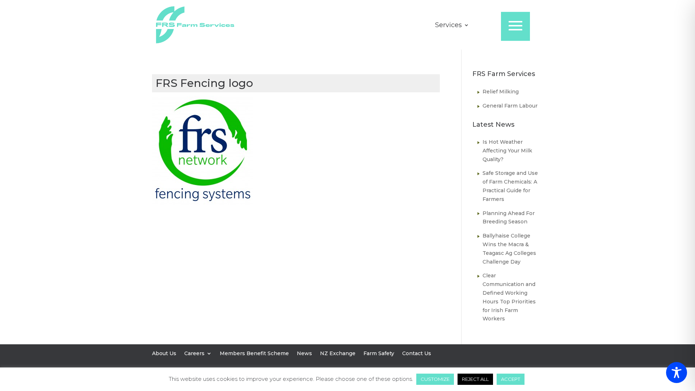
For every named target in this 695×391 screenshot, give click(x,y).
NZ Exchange (337, 354)
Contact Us (416, 354)
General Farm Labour (510, 105)
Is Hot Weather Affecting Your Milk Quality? (507, 151)
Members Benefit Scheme (254, 354)
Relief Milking (501, 91)
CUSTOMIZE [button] (435, 379)
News (304, 354)
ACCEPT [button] (510, 379)
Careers (194, 354)
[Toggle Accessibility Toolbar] (676, 372)
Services (448, 25)
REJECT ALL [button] (475, 379)
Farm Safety (378, 354)
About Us (164, 354)
